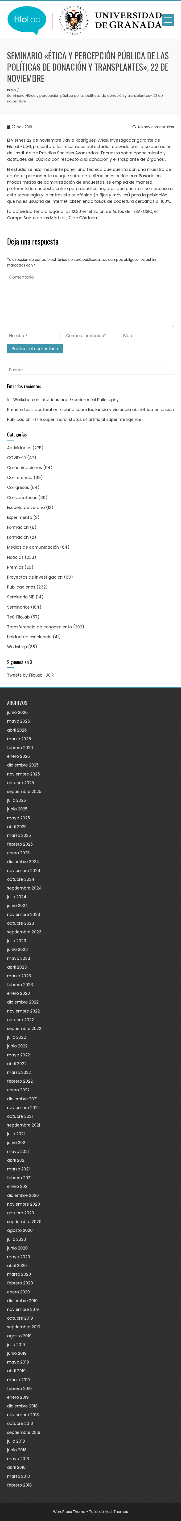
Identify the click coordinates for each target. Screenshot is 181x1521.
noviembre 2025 (23, 774)
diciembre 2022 (23, 1002)
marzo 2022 (19, 1072)
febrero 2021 (19, 1178)
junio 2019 (17, 1353)
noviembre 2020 (23, 1204)
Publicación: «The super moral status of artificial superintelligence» (75, 419)
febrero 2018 (19, 1485)
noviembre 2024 (23, 870)
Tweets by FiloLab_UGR (30, 675)
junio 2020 (17, 1248)
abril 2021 (16, 1160)
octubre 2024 (20, 879)
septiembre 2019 (23, 1327)
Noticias (15, 557)
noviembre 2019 (23, 1309)
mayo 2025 (18, 818)
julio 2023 (16, 941)
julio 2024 (16, 897)
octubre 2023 (20, 923)
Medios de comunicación (33, 547)
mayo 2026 (18, 721)
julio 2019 (16, 1344)
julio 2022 (16, 1037)
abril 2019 (16, 1371)
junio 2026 (17, 712)
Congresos (18, 487)
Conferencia (20, 477)
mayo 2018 (18, 1459)
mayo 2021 (18, 1151)
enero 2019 (18, 1397)
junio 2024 (17, 905)
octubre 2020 (20, 1213)
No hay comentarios (155, 126)
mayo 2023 (18, 958)
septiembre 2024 (24, 888)
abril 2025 (17, 827)
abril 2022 (17, 1064)
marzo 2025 (19, 835)
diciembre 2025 (23, 765)
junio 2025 (17, 809)
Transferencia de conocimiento (39, 627)
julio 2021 (16, 1134)
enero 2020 (18, 1292)
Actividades (19, 448)
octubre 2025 (20, 783)
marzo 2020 (19, 1274)
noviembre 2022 (23, 1011)
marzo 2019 (18, 1380)
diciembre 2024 (23, 861)
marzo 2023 (19, 976)
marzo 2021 (18, 1169)
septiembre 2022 (24, 1028)
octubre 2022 (20, 1020)
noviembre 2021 (23, 1107)
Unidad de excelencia (29, 637)
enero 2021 (18, 1186)
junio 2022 (17, 1046)
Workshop (17, 647)
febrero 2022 (20, 1081)
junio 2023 (17, 949)
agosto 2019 (19, 1336)
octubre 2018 (20, 1423)
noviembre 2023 (23, 914)
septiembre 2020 (24, 1221)
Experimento (19, 517)
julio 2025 (16, 800)
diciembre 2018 (22, 1406)
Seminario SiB (20, 597)
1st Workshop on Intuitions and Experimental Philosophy (63, 399)
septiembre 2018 (23, 1432)
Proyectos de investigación (35, 577)
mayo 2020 (18, 1257)
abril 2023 (17, 967)
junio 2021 (16, 1142)
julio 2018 (16, 1441)
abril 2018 (16, 1467)
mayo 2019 (18, 1362)
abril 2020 (17, 1265)
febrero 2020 (20, 1283)
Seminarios (18, 607)
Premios (15, 567)
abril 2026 (17, 730)
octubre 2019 (20, 1318)
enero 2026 (18, 756)
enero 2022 (18, 1090)
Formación (18, 527)
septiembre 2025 (24, 791)
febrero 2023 (20, 984)
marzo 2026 (19, 739)
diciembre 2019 (22, 1301)
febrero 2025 (20, 844)
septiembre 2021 (23, 1125)
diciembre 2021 (22, 1099)
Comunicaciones (24, 467)
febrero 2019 (19, 1388)
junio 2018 (17, 1450)
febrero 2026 (20, 747)
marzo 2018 (18, 1476)
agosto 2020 (20, 1230)
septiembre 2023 (24, 932)
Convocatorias (22, 497)
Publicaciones (21, 587)
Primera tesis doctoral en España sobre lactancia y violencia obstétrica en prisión (90, 409)
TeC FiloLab (18, 617)
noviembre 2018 (23, 1415)
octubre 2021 (20, 1116)
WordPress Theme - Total (75, 1511)
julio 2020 (16, 1239)
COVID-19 (16, 458)
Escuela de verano (26, 507)
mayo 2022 (18, 1055)
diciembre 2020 (23, 1195)
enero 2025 (18, 853)
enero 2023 (18, 993)
